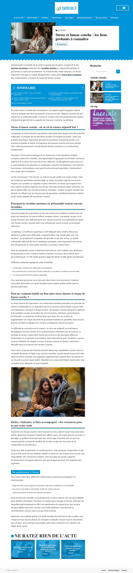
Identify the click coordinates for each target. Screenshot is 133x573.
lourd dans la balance (71, 75)
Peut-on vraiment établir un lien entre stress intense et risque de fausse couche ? (30, 99)
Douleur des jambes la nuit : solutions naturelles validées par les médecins (112, 98)
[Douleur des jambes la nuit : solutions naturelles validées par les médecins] (96, 98)
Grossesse (62, 44)
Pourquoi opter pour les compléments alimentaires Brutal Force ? (48, 548)
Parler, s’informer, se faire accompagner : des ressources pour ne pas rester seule (64, 99)
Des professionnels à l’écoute (23, 103)
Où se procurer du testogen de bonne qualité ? (73, 548)
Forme (109, 83)
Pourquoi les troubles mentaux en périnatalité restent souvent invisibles (66, 94)
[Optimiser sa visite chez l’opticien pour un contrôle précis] (96, 86)
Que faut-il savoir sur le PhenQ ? (22, 548)
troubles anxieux (49, 68)
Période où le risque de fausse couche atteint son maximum (104, 120)
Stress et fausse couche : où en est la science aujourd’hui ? (27, 94)
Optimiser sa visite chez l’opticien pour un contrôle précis (112, 86)
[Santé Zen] (66, 8)
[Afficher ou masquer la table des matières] (59, 88)
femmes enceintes (19, 68)
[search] (120, 7)
